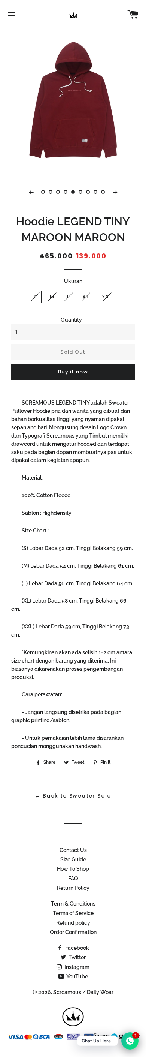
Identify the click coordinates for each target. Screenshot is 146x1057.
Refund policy (73, 923)
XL (85, 296)
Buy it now (73, 371)
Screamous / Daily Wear (83, 992)
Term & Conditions (73, 904)
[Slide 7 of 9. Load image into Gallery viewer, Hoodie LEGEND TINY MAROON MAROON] (88, 192)
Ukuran (73, 281)
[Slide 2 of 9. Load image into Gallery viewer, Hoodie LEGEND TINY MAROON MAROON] (50, 192)
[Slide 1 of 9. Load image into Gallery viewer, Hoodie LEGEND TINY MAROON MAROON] (43, 192)
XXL (107, 296)
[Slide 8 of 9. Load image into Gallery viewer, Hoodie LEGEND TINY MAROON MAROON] (95, 192)
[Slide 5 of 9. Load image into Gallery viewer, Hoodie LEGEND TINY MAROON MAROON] (73, 192)
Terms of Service (73, 913)
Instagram (76, 967)
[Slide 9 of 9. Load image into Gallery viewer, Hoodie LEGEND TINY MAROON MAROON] (103, 192)
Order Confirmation (73, 932)
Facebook (76, 948)
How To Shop (73, 869)
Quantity (71, 320)
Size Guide (73, 859)
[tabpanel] (73, 101)
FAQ (73, 879)
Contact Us (73, 850)
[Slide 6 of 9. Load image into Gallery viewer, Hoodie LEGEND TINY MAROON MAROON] (80, 192)
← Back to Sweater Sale (73, 795)
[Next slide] (115, 192)
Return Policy (73, 888)
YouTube (77, 976)
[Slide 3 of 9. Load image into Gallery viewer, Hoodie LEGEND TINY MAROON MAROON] (58, 192)
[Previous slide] (31, 192)
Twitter (76, 957)
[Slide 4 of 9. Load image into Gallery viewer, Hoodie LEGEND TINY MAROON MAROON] (65, 192)
